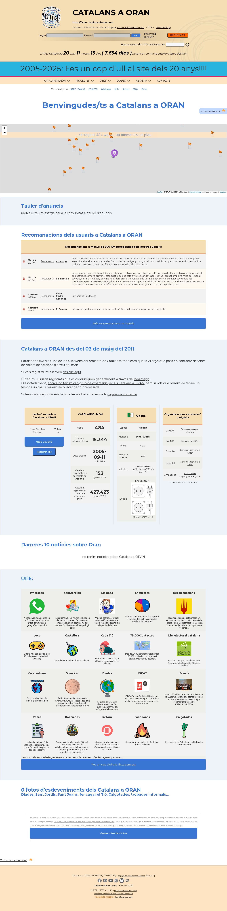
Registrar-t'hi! (44, 451)
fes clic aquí (72, 372)
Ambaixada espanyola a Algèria (190, 475)
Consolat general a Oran (190, 463)
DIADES (121, 80)
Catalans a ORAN (190, 441)
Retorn (126, 89)
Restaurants (47, 261)
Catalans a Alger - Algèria (190, 430)
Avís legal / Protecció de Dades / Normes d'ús (113, 893)
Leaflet (159, 192)
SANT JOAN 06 (78, 89)
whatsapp (141, 379)
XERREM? (141, 80)
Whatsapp (106, 89)
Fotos (144, 89)
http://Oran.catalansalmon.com (131, 876)
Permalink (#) (163, 27)
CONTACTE (163, 80)
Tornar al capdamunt (210, 111)
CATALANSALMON (55, 80)
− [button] (5, 132)
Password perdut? (149, 35)
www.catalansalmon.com (130, 27)
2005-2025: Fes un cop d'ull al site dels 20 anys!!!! (113, 68)
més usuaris (44, 441)
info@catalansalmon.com (125, 890)
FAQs (135, 89)
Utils (117, 89)
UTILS (103, 80)
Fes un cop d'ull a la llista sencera (113, 764)
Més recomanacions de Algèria (113, 323)
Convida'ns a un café (123, 897)
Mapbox (223, 192)
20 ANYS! (93, 89)
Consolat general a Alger (190, 451)
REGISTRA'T (177, 35)
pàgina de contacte (122, 394)
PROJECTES (83, 80)
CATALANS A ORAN (111, 12)
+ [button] (5, 128)
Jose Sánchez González (37, 430)
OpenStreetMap (195, 192)
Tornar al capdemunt (13, 860)
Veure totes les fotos (113, 833)
